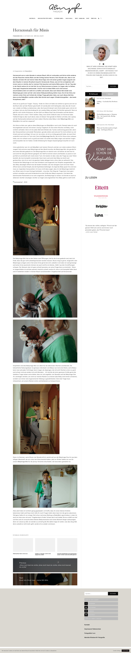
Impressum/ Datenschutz (92, 629)
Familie (16, 535)
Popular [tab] (94, 94)
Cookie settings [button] (117, 650)
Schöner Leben (58, 18)
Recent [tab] (111, 94)
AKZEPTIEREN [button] (125, 650)
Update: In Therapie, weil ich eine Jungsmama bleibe (43, 554)
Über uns (93, 18)
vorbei (60, 517)
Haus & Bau (69, 18)
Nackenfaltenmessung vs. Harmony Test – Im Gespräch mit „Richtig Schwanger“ (107, 116)
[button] (98, 18)
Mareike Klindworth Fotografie (94, 637)
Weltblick (32, 18)
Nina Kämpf (40, 36)
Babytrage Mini (66, 119)
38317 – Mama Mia (80, 18)
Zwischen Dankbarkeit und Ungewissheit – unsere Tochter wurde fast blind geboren (67, 554)
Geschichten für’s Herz (45, 18)
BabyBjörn (28, 71)
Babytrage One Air (48, 136)
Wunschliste (24, 535)
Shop (87, 18)
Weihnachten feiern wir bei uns (20, 553)
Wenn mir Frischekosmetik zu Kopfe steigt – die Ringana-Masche (107, 129)
